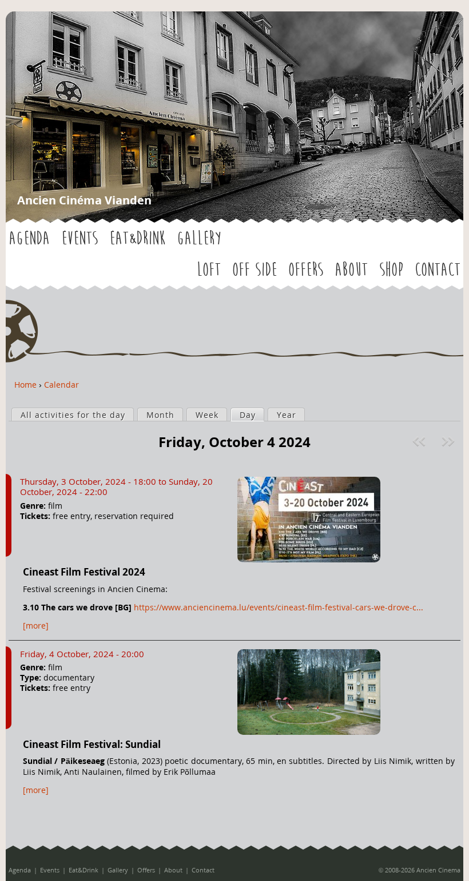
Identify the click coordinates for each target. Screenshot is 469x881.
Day (252, 414)
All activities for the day (73, 414)
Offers (305, 270)
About (351, 270)
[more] (36, 625)
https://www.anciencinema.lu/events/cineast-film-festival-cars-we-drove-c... (278, 607)
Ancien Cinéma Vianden (84, 200)
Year (286, 414)
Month (160, 414)
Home (25, 384)
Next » (449, 441)
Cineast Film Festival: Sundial (92, 744)
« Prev (420, 441)
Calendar (61, 384)
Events (79, 238)
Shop (391, 270)
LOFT (209, 270)
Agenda (29, 238)
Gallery (199, 238)
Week (207, 414)
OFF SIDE (254, 270)
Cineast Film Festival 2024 (84, 571)
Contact (437, 270)
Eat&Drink (137, 238)
